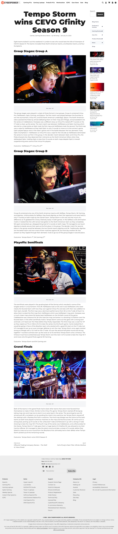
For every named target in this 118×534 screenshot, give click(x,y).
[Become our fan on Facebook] (43, 467)
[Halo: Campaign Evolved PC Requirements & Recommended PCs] (97, 105)
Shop (93, 46)
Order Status (52, 495)
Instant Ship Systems (9, 495)
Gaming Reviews (40, 35)
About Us (76, 482)
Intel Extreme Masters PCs (32, 497)
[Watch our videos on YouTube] (46, 467)
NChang (56, 35)
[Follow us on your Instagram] (53, 467)
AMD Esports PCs (29, 502)
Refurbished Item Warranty (57, 508)
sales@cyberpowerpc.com (53, 464)
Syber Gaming (7, 490)
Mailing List (76, 485)
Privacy (95, 482)
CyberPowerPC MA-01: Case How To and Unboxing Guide (96, 93)
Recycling (76, 495)
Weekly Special (7, 492)
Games (32, 35)
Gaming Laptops (39, 2)
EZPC (68, 2)
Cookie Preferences (99, 485)
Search (92, 11)
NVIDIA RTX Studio (30, 487)
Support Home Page (54, 482)
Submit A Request (54, 487)
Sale (81, 2)
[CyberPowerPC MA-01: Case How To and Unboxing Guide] (97, 87)
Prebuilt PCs (50, 2)
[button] (102, 2)
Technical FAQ (52, 497)
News (48, 35)
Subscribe (71, 471)
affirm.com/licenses (58, 530)
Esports (4, 482)
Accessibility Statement (100, 487)
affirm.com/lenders (42, 528)
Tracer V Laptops (29, 490)
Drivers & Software (54, 490)
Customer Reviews (79, 490)
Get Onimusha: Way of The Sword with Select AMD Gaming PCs (97, 59)
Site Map (76, 497)
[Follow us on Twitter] (49, 467)
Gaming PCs (27, 2)
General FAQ (52, 500)
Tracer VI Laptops (29, 492)
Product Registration (54, 492)
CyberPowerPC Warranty (56, 502)
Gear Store (75, 2)
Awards (75, 487)
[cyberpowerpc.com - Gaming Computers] (10, 2)
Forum (50, 510)
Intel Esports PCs (29, 500)
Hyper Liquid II (28, 482)
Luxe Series (27, 485)
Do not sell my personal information (104, 490)
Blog (86, 2)
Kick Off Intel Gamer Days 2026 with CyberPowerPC (96, 75)
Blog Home (95, 22)
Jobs (74, 492)
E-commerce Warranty (55, 505)
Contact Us (51, 485)
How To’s (97, 35)
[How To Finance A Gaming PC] (97, 124)
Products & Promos (97, 26)
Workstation (60, 2)
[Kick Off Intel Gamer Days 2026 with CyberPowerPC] (97, 70)
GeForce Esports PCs (30, 495)
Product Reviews (97, 39)
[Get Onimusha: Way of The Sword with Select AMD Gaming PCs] (97, 54)
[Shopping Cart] (109, 2)
